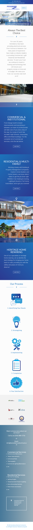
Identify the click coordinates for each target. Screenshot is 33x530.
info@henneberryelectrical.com (17, 2)
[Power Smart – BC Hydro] (22, 401)
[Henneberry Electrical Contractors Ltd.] (16, 8)
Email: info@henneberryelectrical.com (16, 443)
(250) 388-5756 (17, 1)
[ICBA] (22, 410)
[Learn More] (16, 147)
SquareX (25, 526)
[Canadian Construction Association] (22, 419)
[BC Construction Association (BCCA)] (11, 410)
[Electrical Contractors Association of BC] (11, 419)
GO (7, 466)
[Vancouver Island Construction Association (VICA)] (11, 401)
